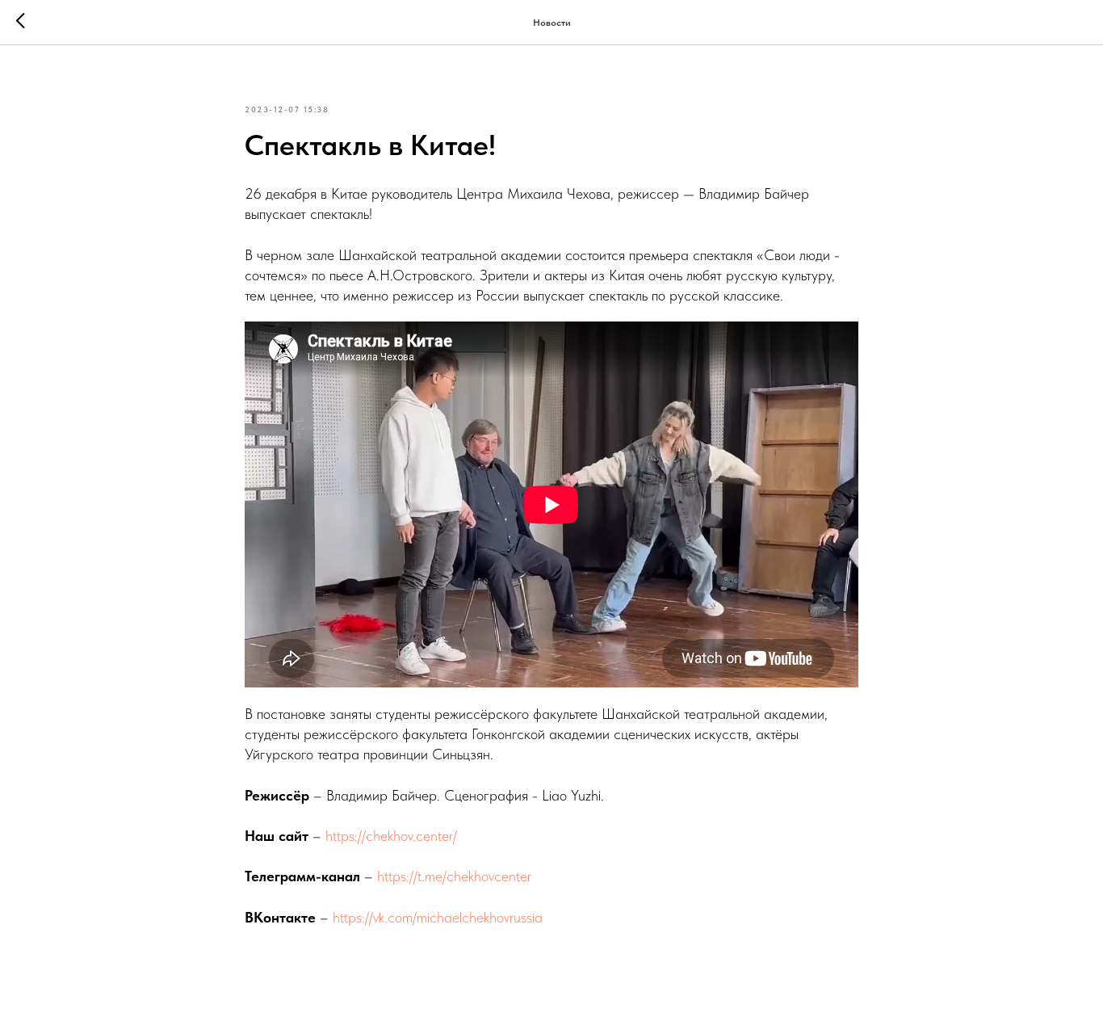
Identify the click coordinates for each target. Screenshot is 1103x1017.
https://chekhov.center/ (391, 835)
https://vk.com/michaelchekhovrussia (438, 917)
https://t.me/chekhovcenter (454, 876)
